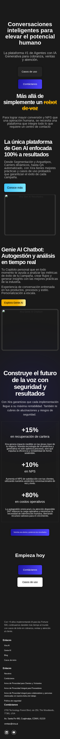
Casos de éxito (10, 660)
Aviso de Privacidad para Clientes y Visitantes (23, 683)
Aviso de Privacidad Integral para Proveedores (23, 688)
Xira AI (7, 645)
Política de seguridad (12, 701)
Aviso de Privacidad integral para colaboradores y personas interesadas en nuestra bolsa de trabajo (28, 694)
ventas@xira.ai (11, 724)
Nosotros (7, 674)
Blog (6, 655)
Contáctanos (9, 678)
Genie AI (7, 650)
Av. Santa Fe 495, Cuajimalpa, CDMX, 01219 (24, 718)
